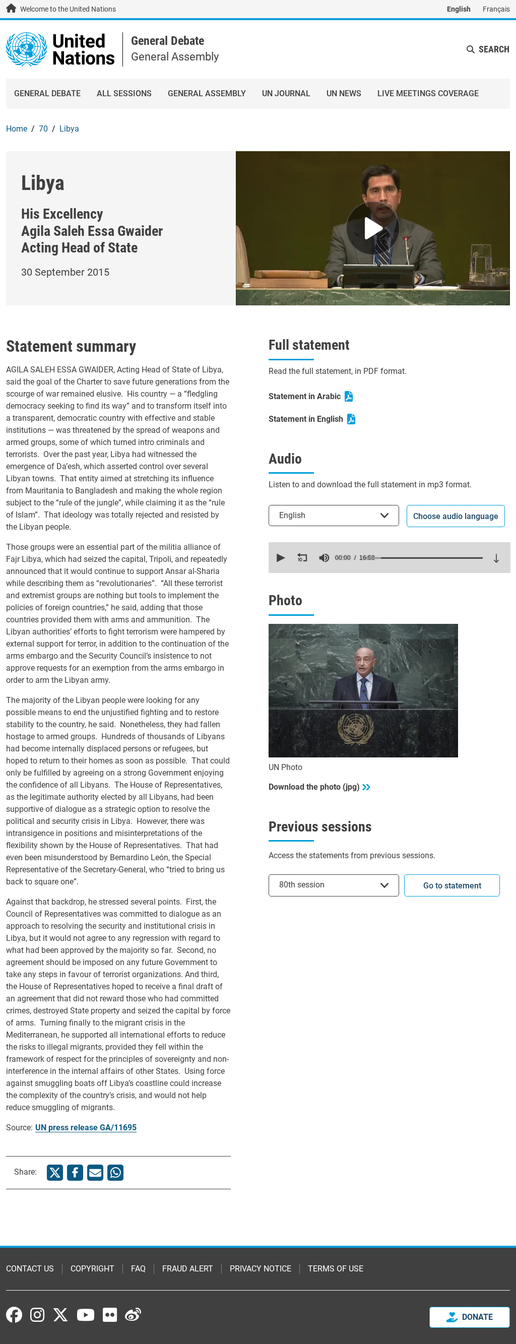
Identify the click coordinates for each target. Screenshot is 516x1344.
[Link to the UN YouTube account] (86, 1315)
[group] (324, 558)
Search (494, 49)
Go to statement (452, 885)
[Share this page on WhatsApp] (115, 1173)
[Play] (373, 228)
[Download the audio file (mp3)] (496, 558)
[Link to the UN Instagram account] (37, 1315)
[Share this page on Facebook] (75, 1173)
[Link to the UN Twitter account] (60, 1316)
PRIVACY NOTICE (260, 1268)
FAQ (138, 1268)
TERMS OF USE (335, 1268)
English (459, 9)
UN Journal (286, 93)
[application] (389, 557)
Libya (69, 129)
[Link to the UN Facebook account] (14, 1315)
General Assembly (207, 93)
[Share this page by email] (95, 1173)
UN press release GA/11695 (86, 1127)
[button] (280, 558)
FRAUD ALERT (187, 1268)
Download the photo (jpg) (314, 787)
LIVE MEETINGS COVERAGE (428, 93)
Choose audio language (455, 516)
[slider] (424, 558)
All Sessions (124, 93)
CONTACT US (30, 1268)
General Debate (167, 41)
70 (43, 129)
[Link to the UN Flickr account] (110, 1315)
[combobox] (334, 515)
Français (496, 9)
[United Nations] (60, 48)
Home (16, 129)
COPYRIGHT (92, 1268)
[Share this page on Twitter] (55, 1173)
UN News (344, 93)
